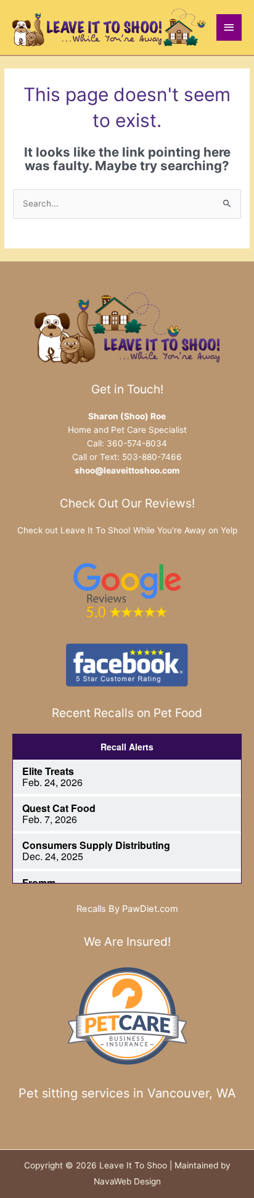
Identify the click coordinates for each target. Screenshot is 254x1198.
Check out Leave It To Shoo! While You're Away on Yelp (127, 530)
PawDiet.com (150, 908)
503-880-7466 (152, 457)
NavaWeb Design (127, 1181)
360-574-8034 (137, 443)
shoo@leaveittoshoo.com (127, 470)
